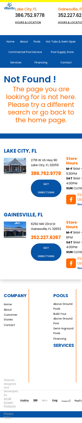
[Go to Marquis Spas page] (35, 400)
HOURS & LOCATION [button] (28, 22)
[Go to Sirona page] (45, 400)
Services (63, 345)
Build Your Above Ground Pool (62, 318)
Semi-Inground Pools (63, 331)
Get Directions (46, 188)
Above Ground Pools (62, 306)
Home (8, 304)
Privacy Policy (8, 415)
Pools (60, 296)
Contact (9, 325)
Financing (59, 339)
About (8, 310)
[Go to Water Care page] (55, 400)
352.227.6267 (46, 237)
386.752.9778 (30, 15)
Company (15, 296)
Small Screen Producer (10, 402)
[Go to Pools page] (24, 400)
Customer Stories (10, 317)
